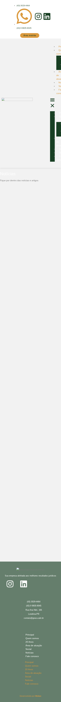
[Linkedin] (47, 16)
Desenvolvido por (30, 696)
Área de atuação (33, 645)
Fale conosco (32, 656)
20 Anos (29, 642)
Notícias (29, 652)
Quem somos (32, 638)
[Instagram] (38, 16)
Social (28, 649)
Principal (29, 634)
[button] (52, 103)
